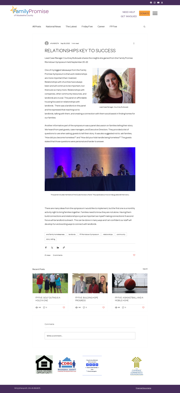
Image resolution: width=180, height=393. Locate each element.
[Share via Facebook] (46, 247)
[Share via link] (64, 247)
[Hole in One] (50, 283)
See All (145, 269)
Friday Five (87, 26)
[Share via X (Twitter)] (52, 247)
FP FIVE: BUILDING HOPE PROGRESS (86, 299)
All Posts (36, 26)
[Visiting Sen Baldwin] (90, 283)
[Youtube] (158, 2)
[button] (129, 16)
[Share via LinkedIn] (58, 247)
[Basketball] (129, 283)
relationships (108, 234)
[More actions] (133, 43)
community (121, 234)
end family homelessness (55, 234)
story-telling (50, 239)
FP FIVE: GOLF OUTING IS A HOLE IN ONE (48, 299)
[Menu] (155, 13)
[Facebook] (151, 2)
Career (101, 26)
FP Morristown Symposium (89, 234)
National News (53, 26)
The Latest (71, 26)
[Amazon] (162, 2)
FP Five (113, 26)
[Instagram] (154, 2)
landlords (72, 234)
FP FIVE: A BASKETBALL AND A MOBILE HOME (129, 299)
